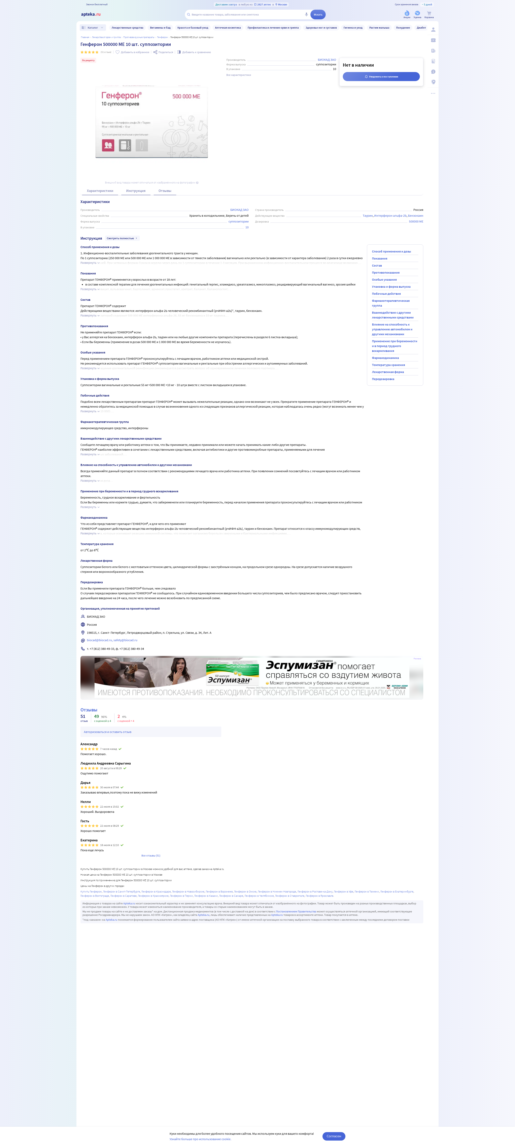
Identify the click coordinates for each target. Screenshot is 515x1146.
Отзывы (165, 190)
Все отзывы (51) (150, 855)
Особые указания (384, 279)
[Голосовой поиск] (306, 14)
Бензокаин (415, 215)
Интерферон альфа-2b (390, 215)
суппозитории (239, 221)
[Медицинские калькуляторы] (433, 61)
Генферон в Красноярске (153, 896)
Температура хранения (388, 365)
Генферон (162, 37)
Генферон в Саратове (123, 896)
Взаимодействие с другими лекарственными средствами (393, 314)
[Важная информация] (433, 71)
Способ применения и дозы (391, 251)
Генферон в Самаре (231, 896)
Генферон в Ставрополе (289, 896)
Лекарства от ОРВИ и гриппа (106, 37)
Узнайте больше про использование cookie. (200, 1139)
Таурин (368, 215)
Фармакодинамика (385, 358)
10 (247, 227)
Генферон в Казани (206, 896)
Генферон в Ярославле (319, 896)
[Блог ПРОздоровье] (433, 50)
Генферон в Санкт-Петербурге (121, 891)
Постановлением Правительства (296, 911)
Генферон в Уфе (343, 891)
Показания (379, 258)
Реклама (417, 659)
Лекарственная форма (388, 372)
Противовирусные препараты (138, 37)
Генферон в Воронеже (219, 891)
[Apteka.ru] (94, 14)
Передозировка (383, 379)
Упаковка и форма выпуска (391, 286)
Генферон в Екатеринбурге (396, 891)
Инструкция (136, 190)
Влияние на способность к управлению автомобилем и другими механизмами (392, 329)
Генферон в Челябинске (259, 896)
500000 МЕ (416, 221)
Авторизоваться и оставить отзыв (107, 732)
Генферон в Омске (245, 891)
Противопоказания (386, 272)
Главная (85, 37)
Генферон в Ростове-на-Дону (315, 891)
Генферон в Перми (181, 896)
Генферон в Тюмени (367, 891)
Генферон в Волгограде (94, 896)
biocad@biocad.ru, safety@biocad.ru (112, 640)
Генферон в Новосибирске (188, 891)
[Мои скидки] (433, 40)
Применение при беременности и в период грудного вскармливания (394, 346)
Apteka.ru (129, 903)
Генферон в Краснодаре (156, 891)
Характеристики (100, 190)
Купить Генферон (91, 891)
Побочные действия (386, 294)
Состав (377, 265)
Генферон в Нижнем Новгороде (277, 891)
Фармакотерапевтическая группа (391, 303)
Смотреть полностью (120, 238)
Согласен (334, 1136)
